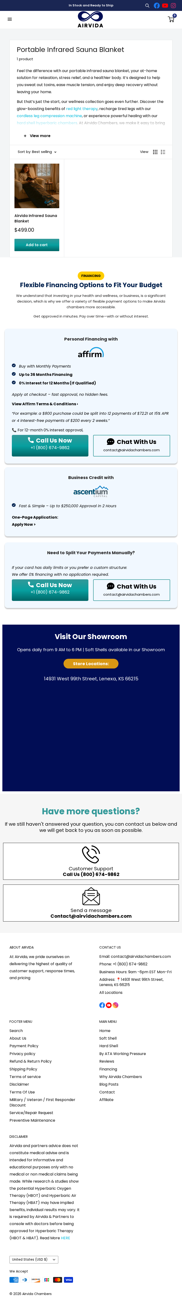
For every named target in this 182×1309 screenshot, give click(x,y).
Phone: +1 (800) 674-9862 (123, 964)
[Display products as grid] (155, 152)
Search (16, 1030)
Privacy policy (22, 1053)
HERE (65, 1238)
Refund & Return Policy (30, 1061)
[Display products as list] (163, 152)
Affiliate (106, 1099)
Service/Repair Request (31, 1112)
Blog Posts (108, 1084)
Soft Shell (108, 1038)
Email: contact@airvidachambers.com (135, 956)
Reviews (106, 1061)
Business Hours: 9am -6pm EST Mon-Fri (135, 972)
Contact (107, 1092)
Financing (108, 1069)
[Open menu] (10, 19)
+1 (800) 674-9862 (50, 447)
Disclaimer (19, 1084)
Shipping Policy (23, 1069)
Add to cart (37, 244)
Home (104, 1030)
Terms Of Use (22, 1092)
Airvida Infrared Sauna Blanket (35, 218)
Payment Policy (23, 1046)
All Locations (111, 992)
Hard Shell (108, 1046)
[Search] (147, 5)
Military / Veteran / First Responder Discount (42, 1102)
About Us (17, 1038)
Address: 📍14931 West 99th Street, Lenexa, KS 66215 (131, 982)
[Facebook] (157, 5)
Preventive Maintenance (32, 1120)
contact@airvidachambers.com (131, 450)
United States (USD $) (30, 1259)
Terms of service (25, 1076)
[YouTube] (165, 5)
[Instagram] (173, 5)
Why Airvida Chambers (120, 1076)
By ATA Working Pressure (122, 1053)
